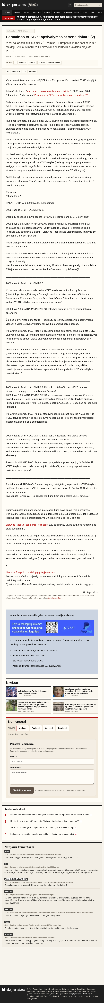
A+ (24, 71)
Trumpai (17, 12)
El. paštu (42, 62)
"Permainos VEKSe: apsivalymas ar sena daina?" (60, 95)
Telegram (32, 62)
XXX (92, 12)
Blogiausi (62, 728)
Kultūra (47, 12)
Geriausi (49, 728)
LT (70, 5)
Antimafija (36, 12)
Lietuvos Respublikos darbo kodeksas (27, 524)
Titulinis (7, 12)
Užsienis (57, 12)
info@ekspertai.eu (55, 598)
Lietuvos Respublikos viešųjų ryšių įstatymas (30, 572)
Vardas (13, 756)
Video (85, 12)
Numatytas (16, 71)
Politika (26, 12)
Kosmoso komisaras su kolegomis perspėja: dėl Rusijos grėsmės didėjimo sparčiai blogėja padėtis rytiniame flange (57, 18)
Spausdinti (32, 71)
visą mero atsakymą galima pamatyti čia (48, 91)
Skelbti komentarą (22, 790)
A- (8, 71)
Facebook (22, 62)
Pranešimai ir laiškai (71, 12)
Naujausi (22, 728)
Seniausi (36, 728)
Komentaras (15, 767)
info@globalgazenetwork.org (79, 994)
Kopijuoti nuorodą (54, 63)
